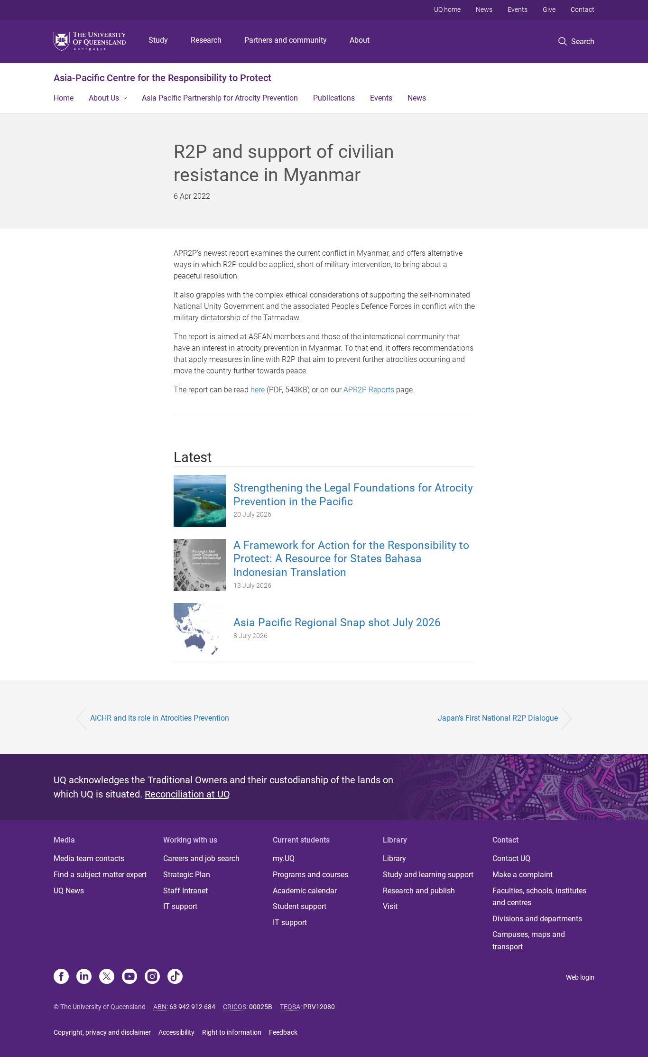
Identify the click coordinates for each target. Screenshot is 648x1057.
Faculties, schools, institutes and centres (539, 897)
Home (64, 97)
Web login (580, 977)
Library (394, 858)
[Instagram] (152, 977)
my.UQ (284, 858)
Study (158, 40)
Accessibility (176, 1032)
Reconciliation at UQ (187, 794)
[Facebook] (61, 977)
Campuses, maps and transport (528, 940)
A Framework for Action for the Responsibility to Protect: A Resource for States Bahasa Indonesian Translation (351, 559)
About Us (104, 97)
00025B (260, 1007)
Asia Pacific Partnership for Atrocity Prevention (220, 97)
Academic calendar (305, 890)
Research (206, 40)
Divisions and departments (537, 918)
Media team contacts (89, 858)
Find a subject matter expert (100, 874)
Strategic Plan (186, 874)
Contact (582, 9)
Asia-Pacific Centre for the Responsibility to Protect (162, 77)
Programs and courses (310, 874)
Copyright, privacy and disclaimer (102, 1032)
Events (518, 9)
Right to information (231, 1032)
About (360, 40)
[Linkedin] (84, 977)
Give (549, 9)
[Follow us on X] (106, 977)
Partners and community (285, 40)
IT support (180, 906)
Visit (390, 906)
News (484, 9)
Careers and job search (201, 858)
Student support (299, 906)
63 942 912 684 (192, 1007)
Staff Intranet (185, 890)
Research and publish (419, 890)
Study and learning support (428, 874)
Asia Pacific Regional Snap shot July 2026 (337, 622)
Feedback (283, 1032)
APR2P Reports (368, 389)
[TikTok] (175, 977)
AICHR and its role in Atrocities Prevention (159, 718)
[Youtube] (129, 977)
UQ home (447, 9)
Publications (334, 97)
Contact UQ (511, 858)
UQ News (69, 890)
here (257, 389)
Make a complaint (522, 874)
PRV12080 (319, 1007)
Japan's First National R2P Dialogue (498, 718)
